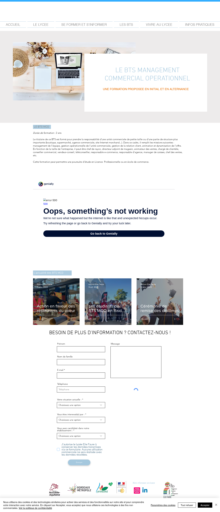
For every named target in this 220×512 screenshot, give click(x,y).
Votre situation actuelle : (69, 399)
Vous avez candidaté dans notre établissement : (73, 429)
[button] (41, 24)
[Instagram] (137, 490)
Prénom (61, 344)
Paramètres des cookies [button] (163, 505)
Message (115, 344)
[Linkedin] (145, 490)
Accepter (205, 505)
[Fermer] (216, 505)
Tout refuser (187, 505)
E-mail (60, 370)
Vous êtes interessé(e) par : (71, 414)
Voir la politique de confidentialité (35, 508)
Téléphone (62, 384)
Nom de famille (65, 356)
